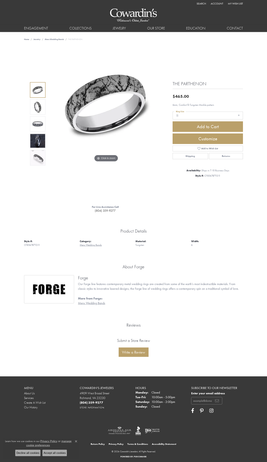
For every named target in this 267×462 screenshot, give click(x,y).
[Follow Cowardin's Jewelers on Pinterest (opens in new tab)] (201, 410)
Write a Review (133, 352)
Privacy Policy (116, 444)
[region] (106, 124)
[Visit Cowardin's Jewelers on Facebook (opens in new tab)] (192, 410)
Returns (226, 156)
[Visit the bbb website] (138, 430)
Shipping (190, 156)
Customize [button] (207, 139)
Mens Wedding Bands (54, 39)
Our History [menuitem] (31, 407)
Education (195, 28)
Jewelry (119, 28)
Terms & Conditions (137, 444)
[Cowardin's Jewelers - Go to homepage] (133, 15)
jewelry (36, 39)
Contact (235, 28)
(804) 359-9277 (105, 211)
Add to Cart (208, 126)
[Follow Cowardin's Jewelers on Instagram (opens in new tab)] (211, 410)
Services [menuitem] (29, 398)
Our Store (156, 28)
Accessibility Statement (164, 444)
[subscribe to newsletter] (217, 400)
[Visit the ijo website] (152, 430)
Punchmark (140, 456)
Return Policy (98, 444)
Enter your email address (208, 393)
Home (26, 39)
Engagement (36, 28)
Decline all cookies (27, 452)
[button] (201, 3)
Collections (80, 28)
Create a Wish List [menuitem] (35, 403)
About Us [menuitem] (29, 393)
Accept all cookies (55, 452)
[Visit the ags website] (120, 430)
